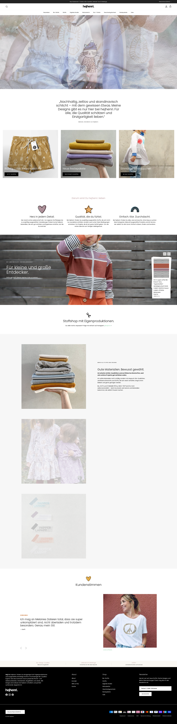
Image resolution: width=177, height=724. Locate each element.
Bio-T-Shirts (96, 12)
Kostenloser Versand (76, 2)
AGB (137, 716)
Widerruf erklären (167, 716)
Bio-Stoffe (56, 12)
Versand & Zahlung (145, 716)
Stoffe (64, 12)
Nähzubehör (86, 12)
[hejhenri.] (88, 6)
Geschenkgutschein (110, 12)
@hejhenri (107, 326)
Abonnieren (145, 694)
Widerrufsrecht (156, 716)
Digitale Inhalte (74, 12)
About (74, 678)
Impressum (123, 716)
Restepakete (123, 12)
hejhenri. (12, 716)
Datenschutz (131, 716)
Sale (132, 12)
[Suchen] (7, 6)
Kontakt (74, 681)
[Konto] (165, 6)
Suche (74, 686)
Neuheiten (46, 12)
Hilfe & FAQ (75, 684)
